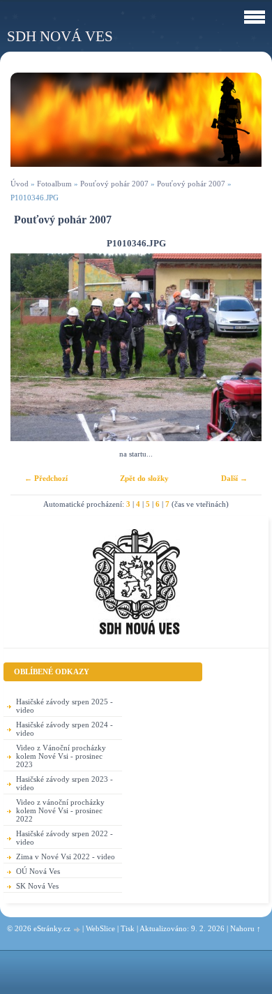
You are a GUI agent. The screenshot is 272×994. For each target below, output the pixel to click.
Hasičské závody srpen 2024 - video (64, 728)
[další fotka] (239, 347)
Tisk (128, 928)
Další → (234, 478)
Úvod (19, 183)
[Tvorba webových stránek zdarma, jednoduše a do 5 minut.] (77, 929)
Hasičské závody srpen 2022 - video (64, 837)
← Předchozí (46, 478)
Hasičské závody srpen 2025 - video (64, 705)
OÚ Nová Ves (38, 871)
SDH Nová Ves (60, 36)
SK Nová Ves (37, 886)
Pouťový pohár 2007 (114, 183)
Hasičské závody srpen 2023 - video (64, 783)
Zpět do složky (144, 478)
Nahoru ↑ (245, 928)
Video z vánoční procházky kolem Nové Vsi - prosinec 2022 (60, 810)
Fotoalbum (54, 183)
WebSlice (100, 928)
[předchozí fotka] (33, 347)
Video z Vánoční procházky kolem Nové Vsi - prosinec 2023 (61, 756)
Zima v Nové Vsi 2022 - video (65, 856)
